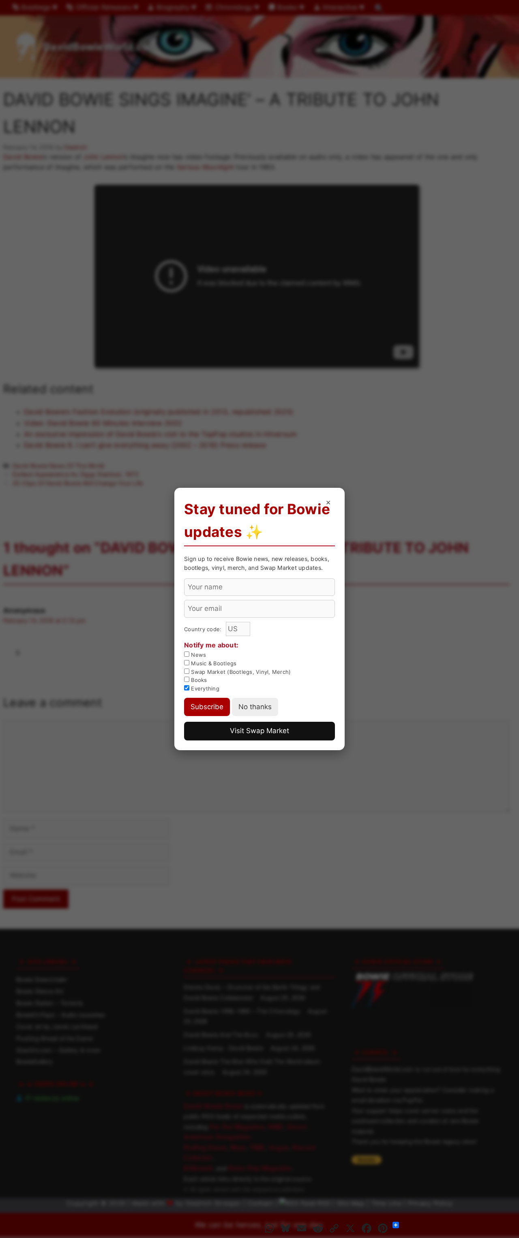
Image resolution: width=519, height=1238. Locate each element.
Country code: (203, 629)
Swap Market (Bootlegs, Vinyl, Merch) (240, 672)
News (197, 654)
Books (198, 680)
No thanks (255, 707)
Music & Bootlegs (212, 663)
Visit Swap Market (259, 731)
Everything (204, 688)
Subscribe (207, 707)
